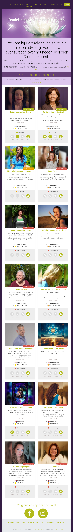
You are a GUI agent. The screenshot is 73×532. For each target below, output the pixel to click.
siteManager (19, 529)
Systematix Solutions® (37, 529)
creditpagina (36, 82)
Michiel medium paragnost (54, 348)
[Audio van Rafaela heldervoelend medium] (44, 256)
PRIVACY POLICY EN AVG (35, 523)
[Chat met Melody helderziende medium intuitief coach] (22, 197)
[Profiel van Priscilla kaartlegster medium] (20, 393)
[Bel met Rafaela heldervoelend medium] (50, 256)
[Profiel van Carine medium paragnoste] (20, 216)
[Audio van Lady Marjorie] (44, 197)
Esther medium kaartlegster (21, 112)
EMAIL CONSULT (29, 5)
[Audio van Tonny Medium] (12, 315)
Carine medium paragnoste (21, 230)
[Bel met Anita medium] (50, 492)
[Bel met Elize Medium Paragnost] (50, 433)
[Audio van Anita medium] (44, 492)
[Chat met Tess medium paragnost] (22, 492)
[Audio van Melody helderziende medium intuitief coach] (12, 197)
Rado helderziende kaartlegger (21, 348)
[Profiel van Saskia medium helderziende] (53, 98)
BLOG (44, 5)
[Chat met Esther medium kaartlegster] (22, 138)
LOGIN (67, 5)
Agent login (59, 529)
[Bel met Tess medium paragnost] (17, 492)
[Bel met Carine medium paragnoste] (17, 256)
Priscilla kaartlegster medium (21, 408)
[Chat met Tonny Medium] (22, 315)
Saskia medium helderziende (54, 112)
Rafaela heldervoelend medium (53, 230)
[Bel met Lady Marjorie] (50, 197)
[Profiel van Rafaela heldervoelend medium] (53, 216)
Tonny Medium (21, 289)
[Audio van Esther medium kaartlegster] (12, 138)
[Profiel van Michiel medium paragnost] (53, 334)
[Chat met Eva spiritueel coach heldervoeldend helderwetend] (55, 315)
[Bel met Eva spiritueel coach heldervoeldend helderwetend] (50, 315)
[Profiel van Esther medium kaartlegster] (20, 98)
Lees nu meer (20, 122)
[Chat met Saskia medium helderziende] (55, 138)
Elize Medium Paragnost (53, 408)
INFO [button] (9, 5)
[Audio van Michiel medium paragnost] (44, 374)
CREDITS (38, 5)
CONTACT (59, 5)
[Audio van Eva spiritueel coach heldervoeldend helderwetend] (44, 315)
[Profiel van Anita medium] (53, 452)
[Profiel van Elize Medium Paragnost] (53, 393)
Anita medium (53, 467)
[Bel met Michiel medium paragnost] (50, 374)
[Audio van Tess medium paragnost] (12, 492)
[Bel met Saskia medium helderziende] (50, 138)
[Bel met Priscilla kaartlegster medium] (17, 433)
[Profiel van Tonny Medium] (20, 275)
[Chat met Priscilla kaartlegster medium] (22, 433)
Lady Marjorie (53, 171)
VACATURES (61, 523)
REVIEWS (51, 5)
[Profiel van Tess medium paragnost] (20, 452)
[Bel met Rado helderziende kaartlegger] (17, 374)
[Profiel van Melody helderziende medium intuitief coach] (20, 157)
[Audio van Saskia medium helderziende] (44, 138)
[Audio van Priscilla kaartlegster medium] (12, 433)
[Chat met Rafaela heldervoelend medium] (55, 256)
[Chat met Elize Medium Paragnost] (55, 433)
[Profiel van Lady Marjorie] (53, 157)
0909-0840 (20, 126)
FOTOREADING (19, 5)
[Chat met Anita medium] (55, 492)
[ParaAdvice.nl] (4, 4)
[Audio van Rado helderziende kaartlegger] (12, 374)
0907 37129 (20, 128)
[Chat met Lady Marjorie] (55, 197)
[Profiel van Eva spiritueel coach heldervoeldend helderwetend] (53, 275)
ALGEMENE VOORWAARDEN (16, 523)
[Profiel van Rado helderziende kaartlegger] (20, 334)
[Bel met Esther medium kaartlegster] (17, 138)
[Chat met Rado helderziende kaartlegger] (22, 374)
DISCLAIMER (50, 523)
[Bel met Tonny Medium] (17, 315)
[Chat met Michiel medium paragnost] (55, 374)
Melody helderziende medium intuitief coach (24, 171)
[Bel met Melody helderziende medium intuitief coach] (17, 197)
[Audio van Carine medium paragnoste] (12, 256)
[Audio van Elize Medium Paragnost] (44, 433)
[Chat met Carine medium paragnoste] (22, 256)
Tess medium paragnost (21, 467)
